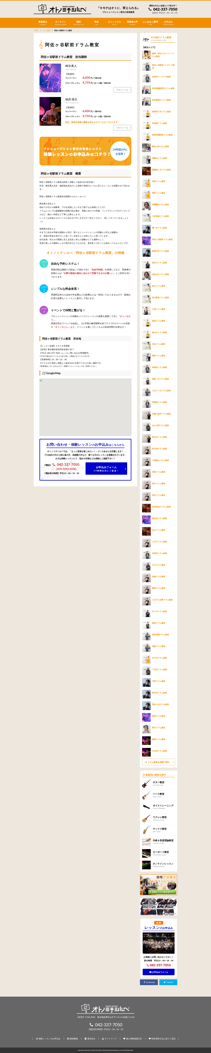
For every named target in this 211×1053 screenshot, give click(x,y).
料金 (96, 22)
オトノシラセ (114, 22)
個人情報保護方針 (134, 1038)
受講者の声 (132, 22)
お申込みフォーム (106, 469)
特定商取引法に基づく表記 (163, 1038)
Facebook (150, 982)
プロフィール (122, 90)
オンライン (60, 22)
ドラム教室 (46, 30)
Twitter (169, 982)
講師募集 (73, 1038)
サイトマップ (110, 1038)
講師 (78, 22)
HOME (36, 30)
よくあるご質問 (150, 22)
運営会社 (91, 1038)
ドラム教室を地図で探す (158, 762)
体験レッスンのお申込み (49, 1038)
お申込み (168, 22)
